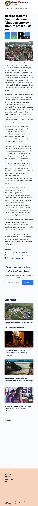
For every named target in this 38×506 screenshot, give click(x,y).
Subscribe (27, 282)
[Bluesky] (7, 34)
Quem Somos (8, 472)
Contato (7, 481)
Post (6, 252)
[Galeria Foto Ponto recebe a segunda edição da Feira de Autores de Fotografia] (19, 395)
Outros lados (9, 479)
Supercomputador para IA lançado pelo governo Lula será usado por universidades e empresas (19, 325)
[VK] (27, 34)
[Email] (27, 37)
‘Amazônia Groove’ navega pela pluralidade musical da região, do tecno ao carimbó (19, 380)
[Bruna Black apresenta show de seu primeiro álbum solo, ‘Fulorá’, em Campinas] (19, 339)
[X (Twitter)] (21, 34)
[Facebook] (14, 34)
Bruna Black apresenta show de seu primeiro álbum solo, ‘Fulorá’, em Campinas (17, 353)
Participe (7, 476)
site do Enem (9, 70)
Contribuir (8, 474)
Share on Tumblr (17, 258)
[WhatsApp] (14, 37)
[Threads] (21, 37)
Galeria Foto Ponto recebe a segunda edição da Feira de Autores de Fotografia (18, 408)
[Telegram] (7, 37)
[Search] (32, 11)
